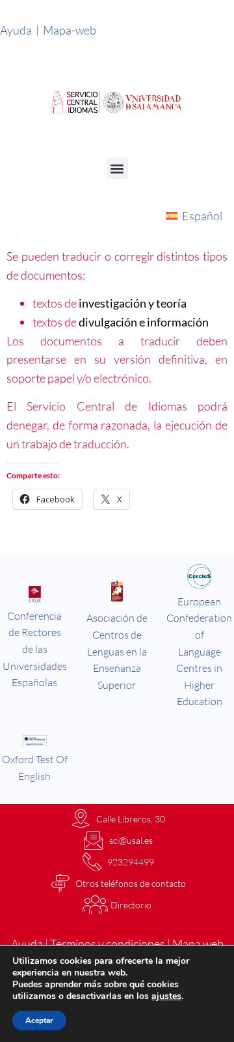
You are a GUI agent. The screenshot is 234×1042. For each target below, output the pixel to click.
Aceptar (39, 1020)
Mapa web (198, 943)
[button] (117, 168)
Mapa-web (70, 30)
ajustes (166, 996)
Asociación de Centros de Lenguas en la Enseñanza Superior (117, 651)
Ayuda (19, 30)
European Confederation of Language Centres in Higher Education (199, 651)
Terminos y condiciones (107, 943)
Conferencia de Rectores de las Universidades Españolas (35, 649)
